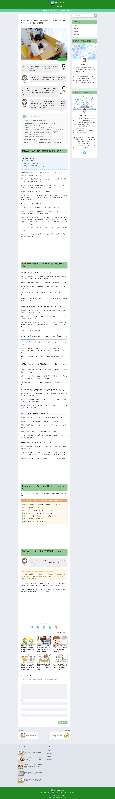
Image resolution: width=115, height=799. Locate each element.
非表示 (36, 116)
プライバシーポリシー (61, 795)
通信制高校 (76, 34)
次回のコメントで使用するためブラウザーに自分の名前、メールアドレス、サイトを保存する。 (44, 719)
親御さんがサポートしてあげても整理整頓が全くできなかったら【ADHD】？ (42, 142)
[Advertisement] (44, 248)
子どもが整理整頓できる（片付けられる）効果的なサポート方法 (39, 123)
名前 (22, 701)
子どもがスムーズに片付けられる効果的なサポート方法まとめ (39, 139)
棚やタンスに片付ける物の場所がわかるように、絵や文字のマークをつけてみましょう (44, 129)
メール (23, 707)
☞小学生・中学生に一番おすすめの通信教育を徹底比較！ (57, 10)
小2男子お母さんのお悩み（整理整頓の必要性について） (37, 120)
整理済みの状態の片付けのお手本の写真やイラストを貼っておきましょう (41, 131)
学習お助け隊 (59, 3)
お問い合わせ (60, 6)
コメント (23, 682)
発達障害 (65, 632)
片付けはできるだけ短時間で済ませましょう (35, 134)
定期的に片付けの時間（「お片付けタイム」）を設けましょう (39, 127)
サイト (22, 713)
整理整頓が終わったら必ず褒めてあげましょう (35, 136)
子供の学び (76, 28)
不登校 (75, 25)
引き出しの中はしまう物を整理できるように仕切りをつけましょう (40, 132)
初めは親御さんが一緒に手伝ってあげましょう (35, 125)
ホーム (53, 6)
